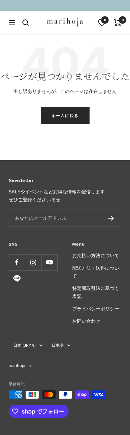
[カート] (117, 22)
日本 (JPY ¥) (24, 345)
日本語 (58, 345)
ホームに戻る (65, 115)
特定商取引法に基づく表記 (95, 292)
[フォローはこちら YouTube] (49, 262)
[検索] (25, 22)
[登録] (111, 218)
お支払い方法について (95, 255)
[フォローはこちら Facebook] (17, 262)
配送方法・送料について (95, 272)
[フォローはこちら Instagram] (33, 262)
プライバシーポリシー (95, 308)
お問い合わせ (86, 321)
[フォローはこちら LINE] (17, 278)
